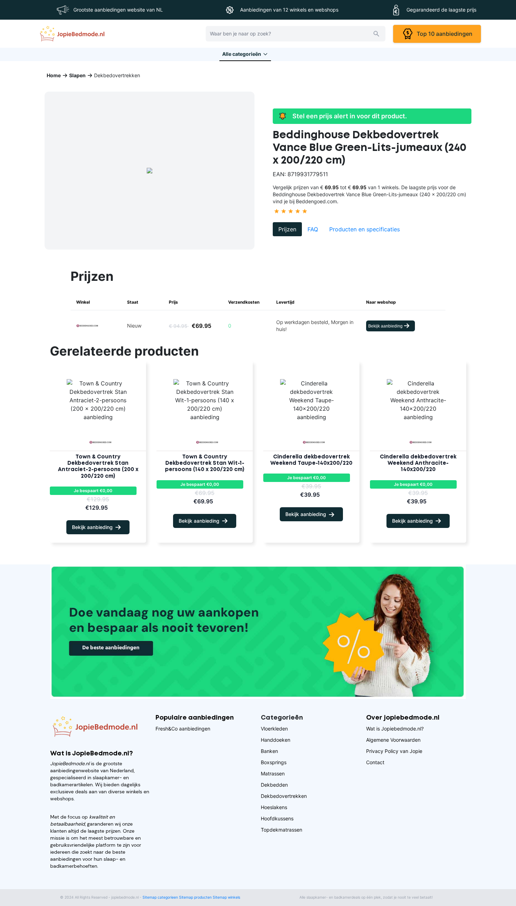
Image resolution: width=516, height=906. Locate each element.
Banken (269, 751)
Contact (375, 762)
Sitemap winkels (226, 897)
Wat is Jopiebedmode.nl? (395, 729)
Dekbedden (274, 785)
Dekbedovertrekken (284, 796)
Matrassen (273, 773)
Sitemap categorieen (160, 897)
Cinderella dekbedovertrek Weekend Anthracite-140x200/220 (418, 463)
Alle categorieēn (241, 54)
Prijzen (287, 229)
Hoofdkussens (277, 818)
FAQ (312, 229)
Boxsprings (273, 762)
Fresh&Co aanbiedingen (183, 729)
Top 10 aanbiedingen (443, 33)
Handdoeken (275, 740)
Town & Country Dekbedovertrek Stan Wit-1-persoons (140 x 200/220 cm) (204, 463)
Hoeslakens (274, 807)
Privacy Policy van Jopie (394, 751)
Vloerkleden (274, 729)
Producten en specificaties (364, 229)
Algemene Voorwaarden (393, 740)
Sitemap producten (195, 897)
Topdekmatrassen (281, 830)
